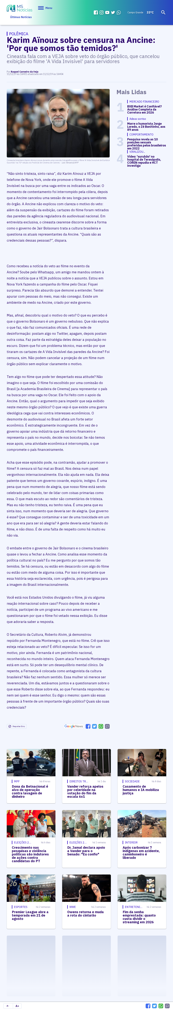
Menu (48, 8)
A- (8, 1005)
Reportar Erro (19, 726)
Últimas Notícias (21, 17)
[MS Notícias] (19, 8)
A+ (17, 1006)
